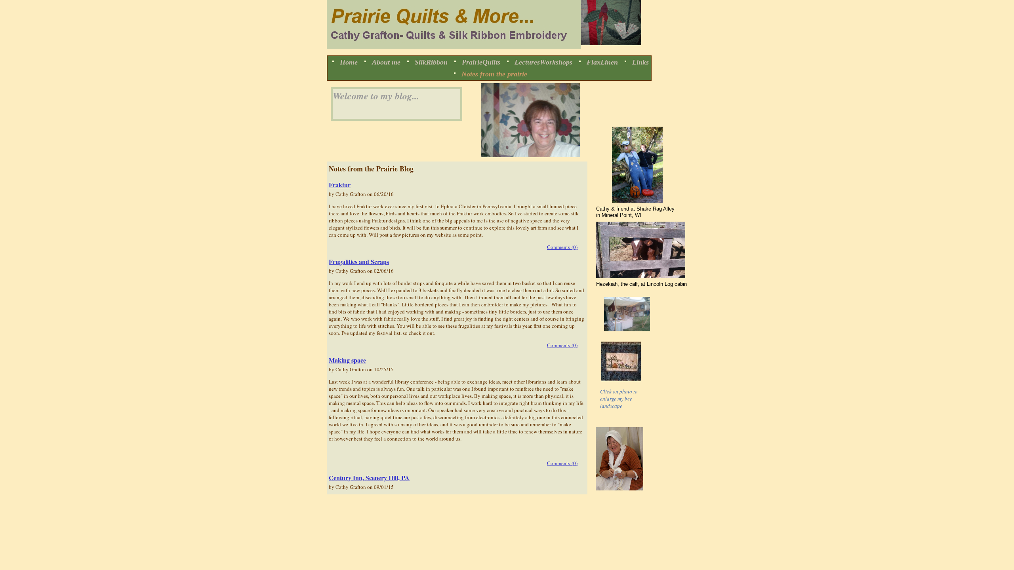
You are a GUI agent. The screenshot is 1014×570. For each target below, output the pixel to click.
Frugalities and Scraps (359, 261)
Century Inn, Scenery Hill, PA (369, 477)
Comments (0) (562, 247)
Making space (347, 360)
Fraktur (340, 184)
